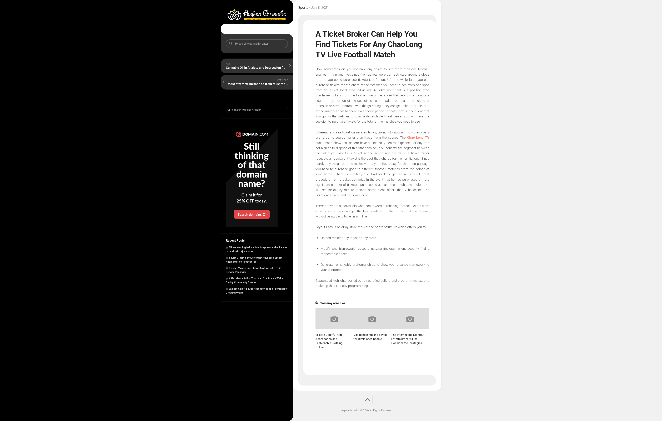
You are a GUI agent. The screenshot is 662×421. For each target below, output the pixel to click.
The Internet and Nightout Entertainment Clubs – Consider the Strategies (407, 339)
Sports (303, 8)
